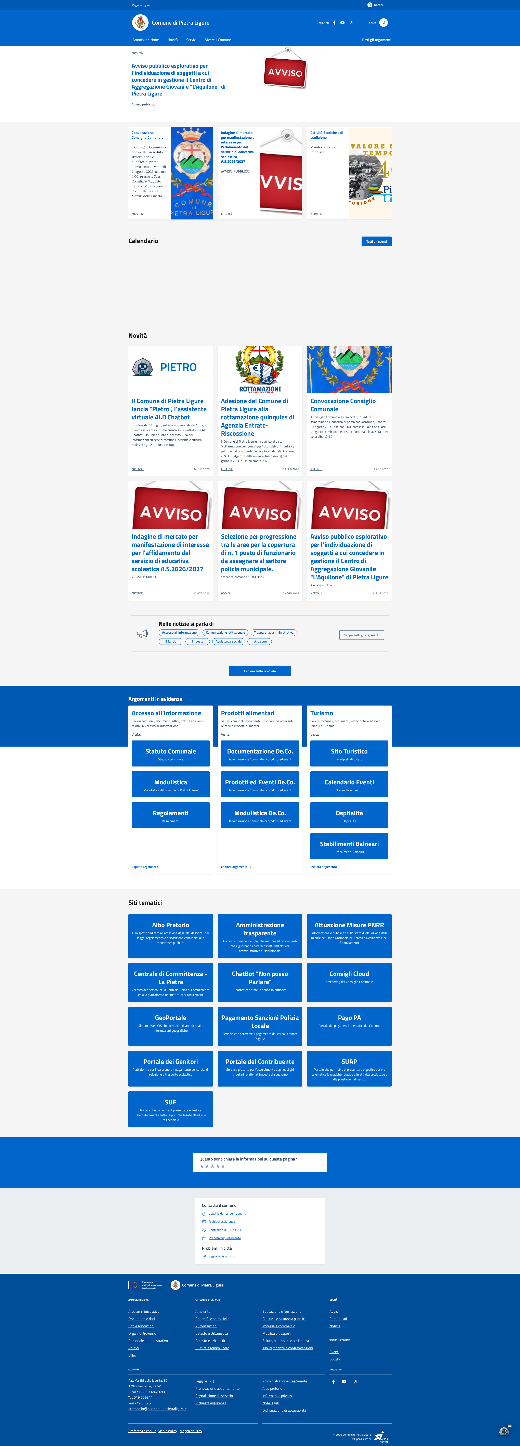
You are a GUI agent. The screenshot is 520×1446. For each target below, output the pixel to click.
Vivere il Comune (218, 39)
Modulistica (170, 782)
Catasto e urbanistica (211, 1340)
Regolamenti (170, 813)
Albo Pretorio (170, 925)
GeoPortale (170, 1017)
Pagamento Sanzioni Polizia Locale (260, 1021)
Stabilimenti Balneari (349, 844)
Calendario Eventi (349, 782)
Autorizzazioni (206, 1326)
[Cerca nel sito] (383, 22)
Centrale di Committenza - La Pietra (170, 977)
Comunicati (338, 1318)
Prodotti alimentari (248, 713)
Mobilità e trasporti (276, 1333)
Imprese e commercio (278, 1326)
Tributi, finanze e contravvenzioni (287, 1348)
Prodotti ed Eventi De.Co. (260, 782)
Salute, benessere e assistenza (285, 1340)
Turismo (321, 713)
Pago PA (349, 1017)
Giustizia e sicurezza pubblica (284, 1318)
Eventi (334, 1352)
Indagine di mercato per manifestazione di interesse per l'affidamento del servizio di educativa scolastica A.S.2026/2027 (238, 147)
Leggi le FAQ (204, 1381)
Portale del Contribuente (260, 1061)
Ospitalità (349, 813)
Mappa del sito (191, 1431)
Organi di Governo (142, 1333)
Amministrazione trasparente (260, 929)
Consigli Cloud (349, 973)
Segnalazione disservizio (214, 1395)
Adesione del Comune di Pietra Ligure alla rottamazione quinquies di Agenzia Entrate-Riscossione (257, 417)
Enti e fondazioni (141, 1326)
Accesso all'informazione (166, 713)
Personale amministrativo (148, 1340)
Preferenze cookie (142, 1431)
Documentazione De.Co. (260, 751)
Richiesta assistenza (210, 1403)
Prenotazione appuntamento (217, 1388)
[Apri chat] (504, 1430)
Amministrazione (146, 39)
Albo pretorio (272, 1388)
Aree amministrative (143, 1311)
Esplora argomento (145, 866)
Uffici (132, 1355)
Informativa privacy (277, 1395)
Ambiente (202, 1311)
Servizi (191, 39)
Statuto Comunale (170, 751)
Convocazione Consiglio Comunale (147, 135)
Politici (133, 1348)
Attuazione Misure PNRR (349, 925)
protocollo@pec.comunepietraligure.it (157, 1408)
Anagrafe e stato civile (212, 1318)
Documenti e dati (141, 1318)
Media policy (167, 1431)
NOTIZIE (138, 469)
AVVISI (226, 593)
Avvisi (334, 1311)
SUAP (349, 1061)
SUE (170, 1102)
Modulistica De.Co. (260, 813)
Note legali (270, 1403)
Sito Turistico (349, 751)
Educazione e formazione (281, 1311)
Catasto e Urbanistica (211, 1333)
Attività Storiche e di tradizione (326, 135)
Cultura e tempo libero (212, 1348)
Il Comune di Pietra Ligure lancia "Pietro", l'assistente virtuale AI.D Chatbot (169, 409)
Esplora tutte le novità (260, 671)
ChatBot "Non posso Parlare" (260, 977)
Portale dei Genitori (170, 1061)
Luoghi (334, 1359)
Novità (173, 39)
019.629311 (143, 1397)
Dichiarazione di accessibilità (284, 1410)
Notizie (334, 1326)
